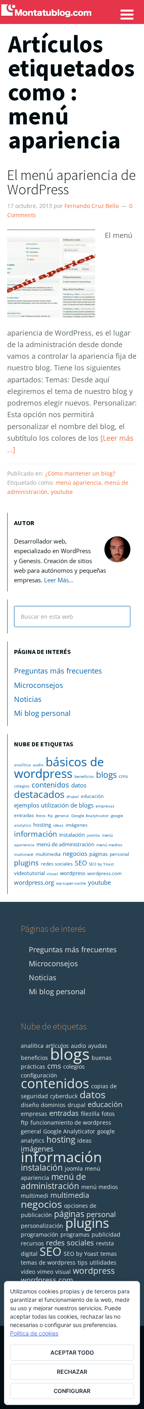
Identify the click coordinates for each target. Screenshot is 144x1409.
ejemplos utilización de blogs (54, 805)
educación (92, 796)
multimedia (48, 854)
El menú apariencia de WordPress (71, 182)
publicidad (106, 1234)
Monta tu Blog (72, 23)
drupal (72, 796)
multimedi (24, 854)
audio (38, 764)
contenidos (50, 784)
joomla (93, 835)
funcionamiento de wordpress (70, 1122)
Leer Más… (59, 580)
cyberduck (64, 1096)
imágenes (77, 825)
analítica (22, 764)
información (35, 833)
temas (108, 1253)
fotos (41, 815)
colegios (22, 786)
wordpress (72, 873)
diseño (30, 1105)
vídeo (28, 1271)
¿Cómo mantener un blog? (80, 473)
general (62, 815)
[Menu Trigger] (127, 14)
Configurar (72, 1390)
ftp (50, 815)
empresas (105, 806)
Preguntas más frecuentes (58, 671)
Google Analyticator (90, 815)
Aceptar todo (72, 1352)
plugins (26, 862)
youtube (62, 492)
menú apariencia (78, 482)
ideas (58, 825)
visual (52, 873)
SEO (81, 863)
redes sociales (57, 864)
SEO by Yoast (101, 864)
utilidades (103, 1262)
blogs (106, 774)
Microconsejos (38, 685)
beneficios (84, 776)
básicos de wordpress (59, 767)
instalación (72, 834)
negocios (75, 853)
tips (83, 1262)
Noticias (28, 699)
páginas (98, 853)
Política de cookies (34, 1333)
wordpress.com (104, 873)
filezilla (90, 1113)
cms (123, 776)
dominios (53, 1105)
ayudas (97, 1045)
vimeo (45, 1271)
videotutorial (29, 873)
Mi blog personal (42, 713)
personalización (42, 1225)
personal (119, 854)
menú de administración (65, 844)
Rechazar (72, 1371)
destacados (39, 794)
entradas (24, 815)
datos (78, 785)
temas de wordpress (48, 1262)
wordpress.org (34, 882)
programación (39, 1234)
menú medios (109, 844)
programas (75, 1234)
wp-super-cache (71, 883)
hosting (42, 824)
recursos (32, 1243)
